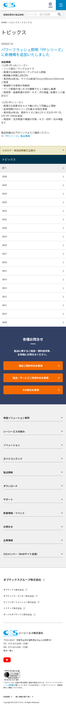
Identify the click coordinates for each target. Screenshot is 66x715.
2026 (4, 176)
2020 (4, 227)
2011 (4, 305)
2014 (4, 279)
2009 (4, 322)
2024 (4, 193)
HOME (4, 22)
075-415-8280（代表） (19, 643)
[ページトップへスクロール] (60, 709)
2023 (4, 202)
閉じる (60, 704)
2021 (4, 219)
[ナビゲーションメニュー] (61, 5)
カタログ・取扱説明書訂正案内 (18, 150)
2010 (4, 313)
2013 (4, 287)
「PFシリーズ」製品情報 (17, 136)
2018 (4, 245)
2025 (4, 185)
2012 (4, 296)
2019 (4, 236)
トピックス (14, 22)
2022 (4, 210)
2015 (4, 270)
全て (4, 167)
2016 (4, 262)
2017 (4, 253)
